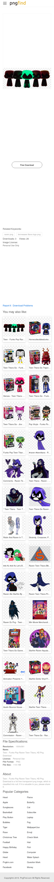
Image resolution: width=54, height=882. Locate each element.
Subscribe (31, 812)
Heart (5, 797)
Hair (29, 842)
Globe (5, 852)
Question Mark (33, 862)
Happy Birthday (10, 847)
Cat (28, 807)
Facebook (7, 867)
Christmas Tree (10, 837)
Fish (29, 847)
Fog (28, 822)
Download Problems (23, 305)
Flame (30, 797)
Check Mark (32, 837)
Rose (5, 832)
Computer (31, 852)
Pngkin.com (8, 862)
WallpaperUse (33, 827)
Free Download (27, 164)
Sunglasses (8, 807)
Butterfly (31, 802)
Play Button (8, 817)
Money (30, 867)
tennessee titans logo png (29, 234)
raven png (8, 234)
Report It (7, 305)
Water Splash (33, 857)
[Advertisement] (27, 41)
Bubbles (6, 822)
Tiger (5, 827)
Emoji (29, 832)
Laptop (30, 817)
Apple (5, 802)
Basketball (7, 812)
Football (6, 842)
